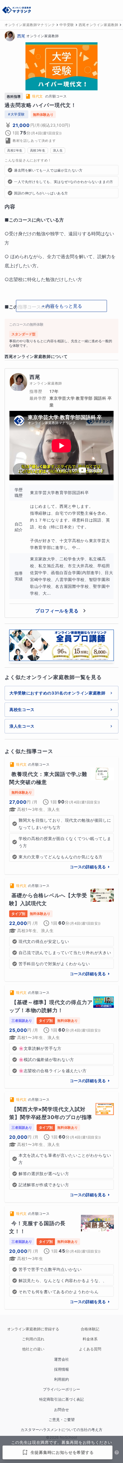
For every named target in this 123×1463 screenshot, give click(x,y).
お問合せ (61, 1410)
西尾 (21, 35)
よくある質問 (90, 1349)
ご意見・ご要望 (62, 1420)
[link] (61, 815)
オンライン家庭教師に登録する (33, 1329)
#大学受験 (16, 114)
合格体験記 (90, 1329)
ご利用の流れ (33, 1339)
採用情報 (61, 1369)
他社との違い (33, 1349)
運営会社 (61, 1359)
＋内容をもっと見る (61, 306)
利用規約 (61, 1379)
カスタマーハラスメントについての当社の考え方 (61, 1430)
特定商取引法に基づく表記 (61, 1399)
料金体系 (90, 1339)
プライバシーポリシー (61, 1389)
